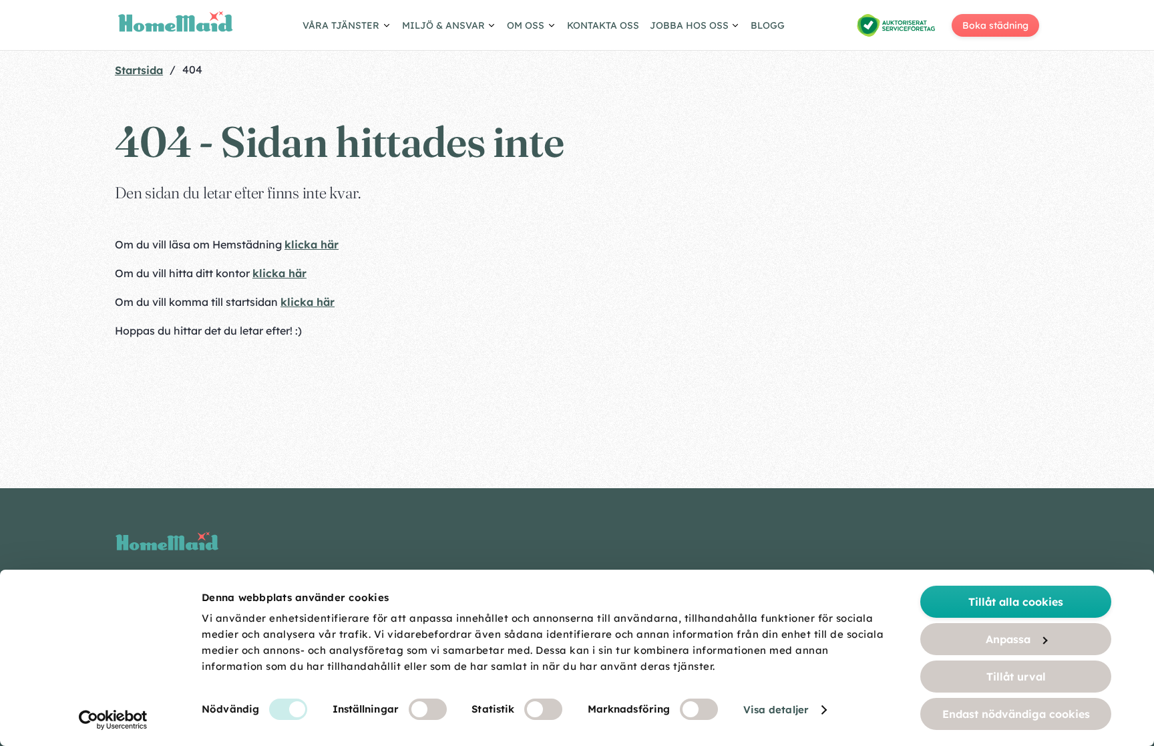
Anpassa (1008, 639)
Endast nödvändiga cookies (1016, 714)
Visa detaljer (776, 709)
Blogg (768, 25)
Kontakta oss (603, 25)
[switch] (428, 709)
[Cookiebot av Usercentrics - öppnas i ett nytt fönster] (113, 720)
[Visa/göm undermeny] (347, 27)
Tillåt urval (1016, 676)
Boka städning (995, 25)
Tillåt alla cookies (1015, 601)
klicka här (311, 244)
